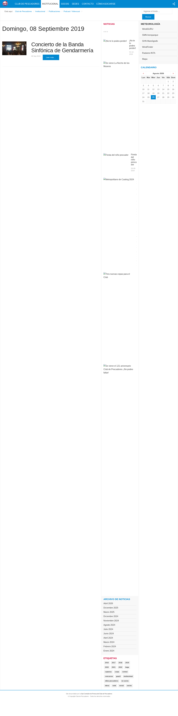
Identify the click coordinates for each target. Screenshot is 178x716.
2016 (107, 663)
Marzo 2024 (108, 642)
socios (129, 686)
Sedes (75, 4)
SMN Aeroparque (150, 35)
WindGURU (147, 29)
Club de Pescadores (27, 4)
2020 (107, 667)
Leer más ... (51, 57)
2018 (120, 663)
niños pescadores (111, 681)
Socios (65, 4)
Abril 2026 (108, 603)
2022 (120, 667)
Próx (112, 32)
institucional (128, 676)
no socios (125, 681)
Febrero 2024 (109, 646)
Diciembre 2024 (110, 616)
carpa (117, 672)
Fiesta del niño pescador (134, 159)
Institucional (50, 4)
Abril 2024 (108, 638)
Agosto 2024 (109, 625)
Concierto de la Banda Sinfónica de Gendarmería (62, 47)
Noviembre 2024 (111, 621)
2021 (113, 667)
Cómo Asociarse (105, 4)
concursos (109, 676)
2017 (113, 663)
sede (114, 686)
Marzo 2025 (108, 612)
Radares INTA (148, 53)
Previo (110, 32)
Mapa (144, 59)
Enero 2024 (108, 651)
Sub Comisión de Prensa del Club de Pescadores (96, 693)
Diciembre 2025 (110, 608)
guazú (118, 676)
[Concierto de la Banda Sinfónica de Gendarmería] (14, 48)
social (121, 686)
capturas (108, 672)
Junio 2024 (108, 633)
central (124, 672)
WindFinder (147, 47)
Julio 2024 (108, 629)
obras (107, 686)
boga (127, 667)
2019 (127, 663)
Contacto (88, 4)
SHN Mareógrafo (150, 41)
